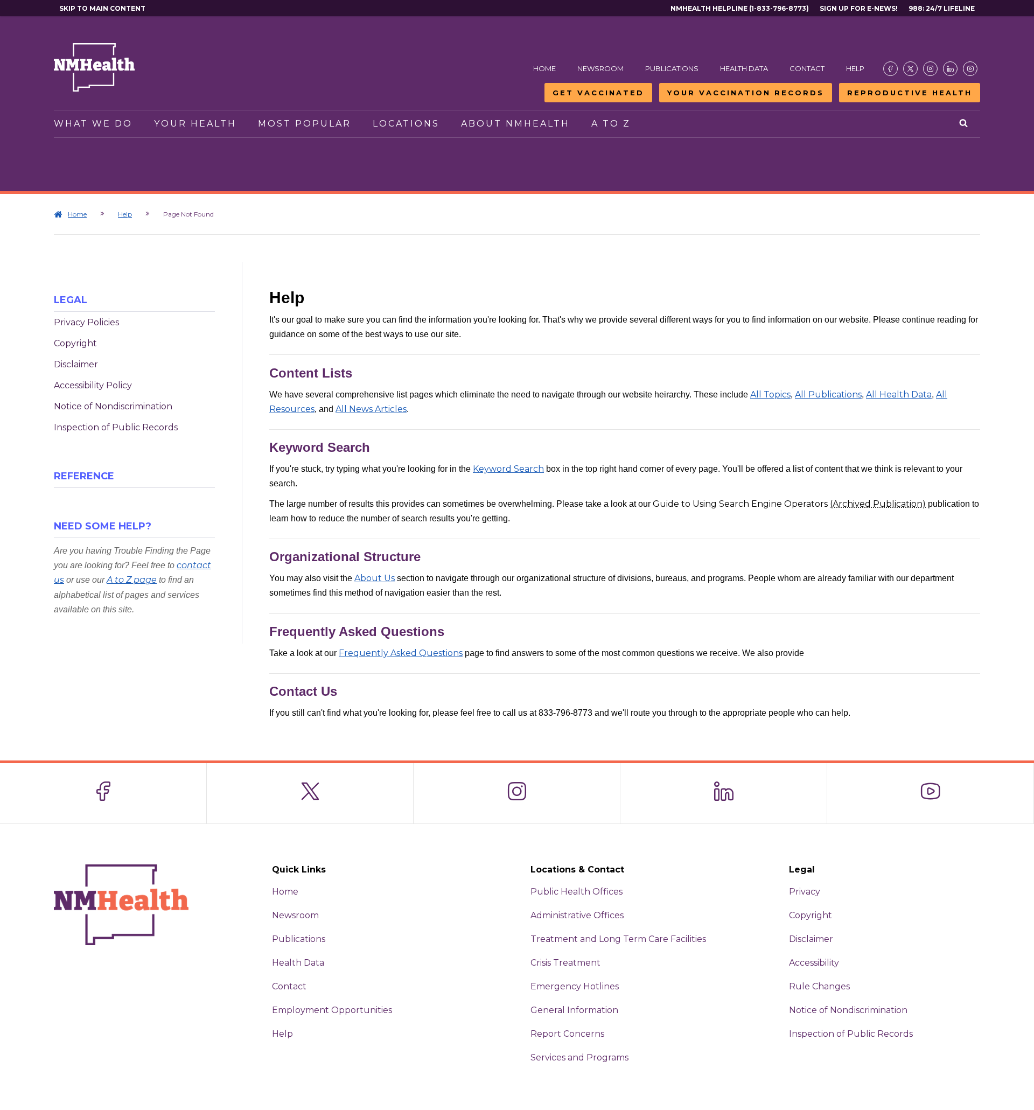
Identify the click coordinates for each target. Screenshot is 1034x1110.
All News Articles (371, 409)
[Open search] (964, 123)
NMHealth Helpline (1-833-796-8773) (739, 8)
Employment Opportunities (332, 1010)
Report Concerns (567, 1034)
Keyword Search (508, 469)
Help (855, 68)
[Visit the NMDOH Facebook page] (890, 68)
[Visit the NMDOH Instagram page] (930, 68)
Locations (406, 123)
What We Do (93, 123)
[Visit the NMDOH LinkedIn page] (950, 68)
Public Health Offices (576, 891)
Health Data (744, 68)
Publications (671, 68)
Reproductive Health (909, 92)
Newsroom (600, 68)
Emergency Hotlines (574, 986)
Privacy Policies (86, 322)
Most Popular (304, 123)
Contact (807, 68)
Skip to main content (102, 8)
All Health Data (899, 394)
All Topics (770, 394)
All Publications (828, 394)
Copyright (75, 343)
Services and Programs (579, 1057)
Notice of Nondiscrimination (113, 406)
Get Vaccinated (598, 92)
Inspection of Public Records (116, 427)
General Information (574, 1010)
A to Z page (132, 580)
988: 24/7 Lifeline (942, 8)
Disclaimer (76, 364)
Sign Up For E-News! (859, 8)
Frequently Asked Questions (401, 653)
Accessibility (814, 963)
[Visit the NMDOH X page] (910, 68)
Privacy (804, 891)
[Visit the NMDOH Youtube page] (970, 68)
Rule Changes (819, 986)
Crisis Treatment (565, 963)
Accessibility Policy (93, 385)
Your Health (195, 123)
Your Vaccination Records (745, 92)
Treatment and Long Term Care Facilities (618, 939)
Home (544, 68)
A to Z (611, 123)
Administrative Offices (577, 915)
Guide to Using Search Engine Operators (789, 504)
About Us (374, 578)
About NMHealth (515, 123)
